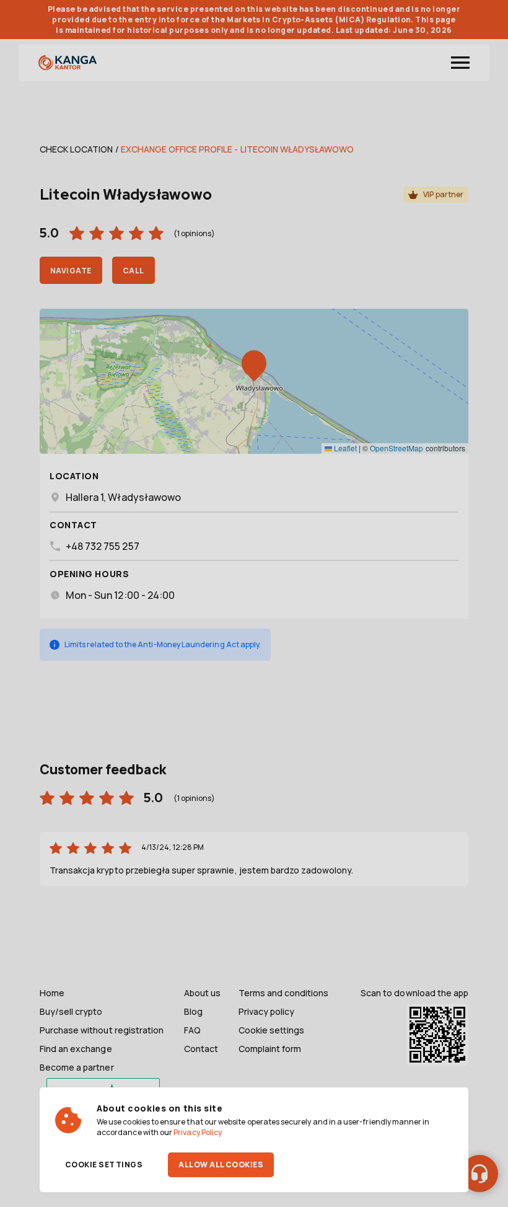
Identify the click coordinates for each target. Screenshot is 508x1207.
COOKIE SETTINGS (103, 1164)
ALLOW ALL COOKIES (220, 1164)
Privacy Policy (197, 1132)
